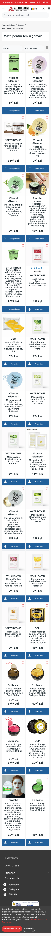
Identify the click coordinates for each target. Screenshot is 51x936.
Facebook (13, 884)
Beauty (21, 25)
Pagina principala (8, 25)
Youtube (12, 894)
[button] (35, 9)
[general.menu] (3, 8)
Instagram (14, 889)
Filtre (6, 48)
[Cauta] (4, 15)
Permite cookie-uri (11, 928)
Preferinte (29, 928)
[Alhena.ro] (19, 9)
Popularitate (31, 48)
